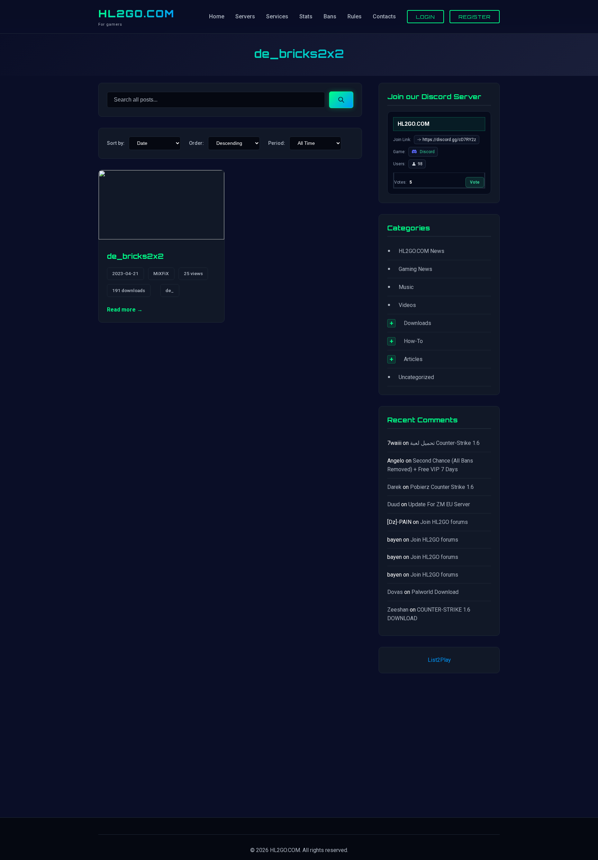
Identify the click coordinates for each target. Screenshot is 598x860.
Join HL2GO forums (444, 522)
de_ (169, 290)
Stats (305, 16)
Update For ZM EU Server (439, 504)
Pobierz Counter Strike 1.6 (442, 487)
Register (475, 17)
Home (216, 16)
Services (277, 16)
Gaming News (415, 269)
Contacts (384, 16)
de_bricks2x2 (135, 256)
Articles (413, 359)
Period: (276, 143)
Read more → (125, 309)
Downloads (417, 323)
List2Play (439, 660)
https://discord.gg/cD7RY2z (449, 139)
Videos (407, 305)
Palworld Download (435, 592)
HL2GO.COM (136, 13)
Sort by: (116, 143)
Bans (330, 16)
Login (425, 17)
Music (406, 287)
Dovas (395, 592)
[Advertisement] (439, 743)
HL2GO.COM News (421, 251)
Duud (393, 504)
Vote (475, 182)
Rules (354, 16)
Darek (394, 487)
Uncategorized (416, 377)
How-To (413, 341)
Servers (245, 16)
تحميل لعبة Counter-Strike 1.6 (445, 443)
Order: (196, 143)
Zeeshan (397, 609)
